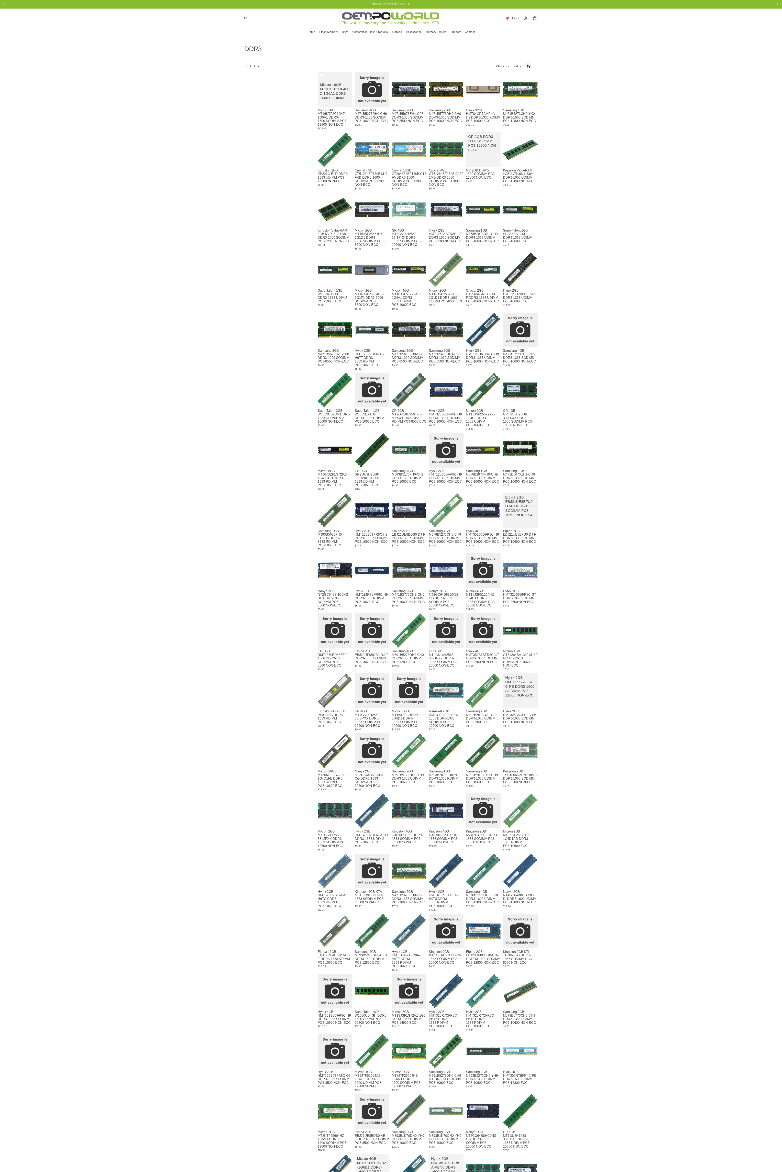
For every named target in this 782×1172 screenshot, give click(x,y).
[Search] (245, 18)
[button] (517, 66)
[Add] (383, 100)
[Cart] (534, 18)
